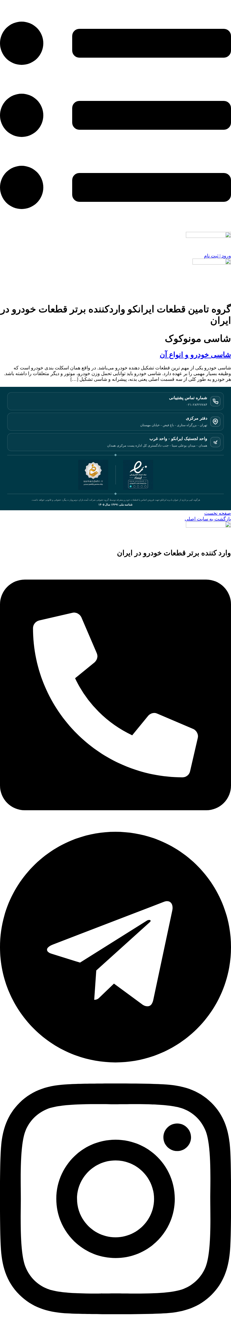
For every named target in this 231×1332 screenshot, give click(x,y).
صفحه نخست (217, 513)
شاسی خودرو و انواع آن (195, 355)
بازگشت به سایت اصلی (208, 518)
